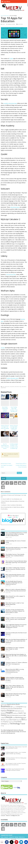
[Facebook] (7, 842)
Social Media (17, 721)
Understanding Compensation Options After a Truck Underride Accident (15, 679)
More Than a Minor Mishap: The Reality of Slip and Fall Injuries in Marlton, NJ (15, 687)
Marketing (19, 717)
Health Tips (22, 713)
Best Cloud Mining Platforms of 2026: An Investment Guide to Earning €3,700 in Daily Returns (16, 534)
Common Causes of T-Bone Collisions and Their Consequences (16, 663)
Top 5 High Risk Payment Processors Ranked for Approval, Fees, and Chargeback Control (16, 626)
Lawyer (3, 717)
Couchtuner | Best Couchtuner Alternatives (11, 505)
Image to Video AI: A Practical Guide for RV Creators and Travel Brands (16, 618)
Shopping (5, 721)
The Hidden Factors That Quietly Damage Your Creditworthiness (15, 554)
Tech (8, 724)
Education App (18, 386)
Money (3, 720)
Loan (13, 717)
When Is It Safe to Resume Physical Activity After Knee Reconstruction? (16, 590)
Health (9, 712)
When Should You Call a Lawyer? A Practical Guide (15, 596)
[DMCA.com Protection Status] (7, 789)
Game (19, 711)
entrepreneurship (11, 274)
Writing (2, 725)
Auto (18, 704)
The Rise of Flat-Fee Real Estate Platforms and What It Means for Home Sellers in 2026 (15, 611)
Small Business (11, 721)
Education (12, 386)
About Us (6, 837)
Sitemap (16, 837)
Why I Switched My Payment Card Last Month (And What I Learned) (15, 575)
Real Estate (12, 720)
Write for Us (21, 837)
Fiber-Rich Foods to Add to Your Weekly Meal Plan (15, 603)
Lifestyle (8, 717)
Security (18, 720)
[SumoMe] (26, 842)
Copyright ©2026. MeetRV (6, 835)
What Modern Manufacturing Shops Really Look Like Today (16, 694)
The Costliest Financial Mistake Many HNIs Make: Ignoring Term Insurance (16, 561)
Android (2, 704)
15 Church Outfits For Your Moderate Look (11, 499)
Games (22, 711)
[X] (12, 842)
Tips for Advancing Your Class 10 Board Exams (5, 446)
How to (9, 715)
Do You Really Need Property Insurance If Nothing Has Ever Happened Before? (14, 582)
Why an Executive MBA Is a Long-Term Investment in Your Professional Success (15, 670)
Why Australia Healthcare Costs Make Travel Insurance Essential (16, 548)
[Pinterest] (16, 842)
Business (5, 706)
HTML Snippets (8, 839)
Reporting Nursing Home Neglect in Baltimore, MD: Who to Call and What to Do (16, 656)
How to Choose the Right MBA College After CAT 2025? (14, 428)
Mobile (24, 717)
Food (15, 711)
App (3, 386)
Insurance (15, 715)
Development (4, 708)
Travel (22, 723)
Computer (19, 707)
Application (20, 24)
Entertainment (17, 708)
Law (24, 715)
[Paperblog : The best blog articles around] (17, 789)
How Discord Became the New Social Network (16, 633)
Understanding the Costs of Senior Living (16, 541)
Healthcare (15, 713)
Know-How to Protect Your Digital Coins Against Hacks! (6, 465)
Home (3, 715)
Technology (14, 723)
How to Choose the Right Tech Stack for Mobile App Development (5, 428)
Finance (10, 710)
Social (3, 478)
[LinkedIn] (21, 842)
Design (24, 706)
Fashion (4, 711)
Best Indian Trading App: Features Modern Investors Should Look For (5, 411)
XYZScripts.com (20, 839)
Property (7, 719)
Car (11, 707)
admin (3, 24)
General (3, 713)
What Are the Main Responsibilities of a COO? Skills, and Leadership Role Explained (16, 641)
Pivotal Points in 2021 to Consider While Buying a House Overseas (21, 465)
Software (4, 724)
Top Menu (6, 1)
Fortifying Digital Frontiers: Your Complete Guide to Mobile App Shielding (14, 447)
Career (14, 706)
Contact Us (11, 837)
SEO (23, 719)
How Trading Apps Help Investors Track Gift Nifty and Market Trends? (14, 410)
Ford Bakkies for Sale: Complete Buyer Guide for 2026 (15, 648)
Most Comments (5, 491)
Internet (21, 715)
